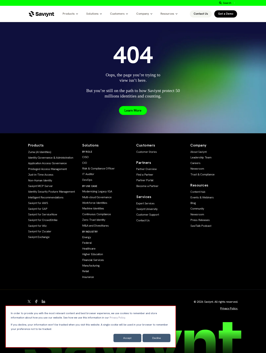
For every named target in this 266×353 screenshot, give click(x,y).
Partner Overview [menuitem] (146, 169)
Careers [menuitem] (195, 163)
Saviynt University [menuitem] (147, 209)
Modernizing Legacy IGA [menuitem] (97, 191)
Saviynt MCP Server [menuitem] (40, 186)
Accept (127, 337)
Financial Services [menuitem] (93, 260)
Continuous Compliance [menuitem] (96, 214)
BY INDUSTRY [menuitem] (90, 231)
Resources (167, 14)
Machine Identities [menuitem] (93, 208)
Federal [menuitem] (87, 243)
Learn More (133, 110)
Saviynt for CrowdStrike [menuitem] (43, 220)
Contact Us (201, 14)
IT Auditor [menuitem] (88, 174)
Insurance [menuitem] (88, 277)
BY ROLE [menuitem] (87, 151)
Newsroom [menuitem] (197, 169)
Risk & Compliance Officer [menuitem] (98, 168)
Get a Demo (225, 14)
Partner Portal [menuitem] (144, 180)
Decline (156, 337)
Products (69, 14)
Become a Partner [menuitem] (147, 186)
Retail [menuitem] (85, 271)
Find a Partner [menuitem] (144, 174)
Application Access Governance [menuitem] (47, 163)
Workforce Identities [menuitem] (94, 203)
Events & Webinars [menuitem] (202, 197)
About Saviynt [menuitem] (198, 152)
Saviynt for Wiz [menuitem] (37, 226)
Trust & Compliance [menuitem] (202, 174)
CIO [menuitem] (84, 163)
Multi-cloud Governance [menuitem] (96, 197)
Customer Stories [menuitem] (146, 152)
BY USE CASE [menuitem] (89, 186)
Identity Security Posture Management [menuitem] (51, 191)
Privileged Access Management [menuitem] (47, 169)
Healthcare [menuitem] (89, 248)
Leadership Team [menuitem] (201, 157)
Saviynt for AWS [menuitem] (38, 203)
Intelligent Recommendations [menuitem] (45, 197)
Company (142, 14)
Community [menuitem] (197, 208)
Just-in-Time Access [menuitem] (40, 174)
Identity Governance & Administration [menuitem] (50, 158)
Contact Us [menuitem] (143, 220)
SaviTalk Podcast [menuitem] (200, 226)
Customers (117, 14)
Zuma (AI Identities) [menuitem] (39, 152)
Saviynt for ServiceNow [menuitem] (42, 214)
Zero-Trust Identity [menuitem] (93, 220)
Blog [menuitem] (193, 203)
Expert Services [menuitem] (145, 203)
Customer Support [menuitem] (147, 214)
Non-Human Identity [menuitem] (40, 180)
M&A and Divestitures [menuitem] (95, 225)
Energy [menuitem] (86, 237)
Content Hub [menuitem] (197, 192)
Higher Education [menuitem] (92, 254)
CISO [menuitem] (85, 157)
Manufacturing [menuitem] (91, 265)
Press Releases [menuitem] (200, 220)
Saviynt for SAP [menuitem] (37, 209)
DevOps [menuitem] (87, 180)
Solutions (92, 14)
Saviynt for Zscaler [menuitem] (39, 231)
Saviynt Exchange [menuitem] (39, 237)
